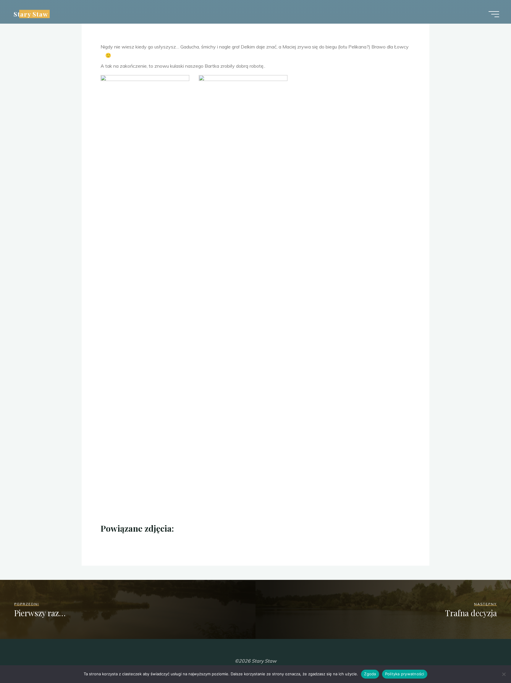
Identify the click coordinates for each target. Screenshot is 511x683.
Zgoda (370, 673)
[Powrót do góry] (488, 660)
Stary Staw (31, 14)
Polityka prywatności (404, 673)
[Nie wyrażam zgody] (504, 674)
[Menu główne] (494, 14)
